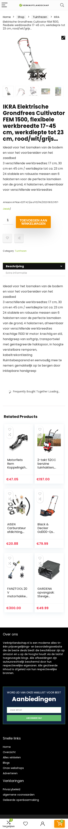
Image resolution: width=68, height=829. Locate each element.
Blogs (6, 763)
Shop (21, 17)
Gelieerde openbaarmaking (21, 800)
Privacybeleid (11, 789)
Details (6, 208)
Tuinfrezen (40, 17)
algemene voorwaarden (19, 795)
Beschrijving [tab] (15, 266)
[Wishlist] (25, 823)
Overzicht (9, 752)
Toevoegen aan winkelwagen (33, 222)
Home (7, 17)
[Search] (62, 5)
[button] (63, 38)
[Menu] (4, 5)
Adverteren (10, 773)
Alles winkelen (12, 757)
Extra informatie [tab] (16, 273)
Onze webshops (13, 768)
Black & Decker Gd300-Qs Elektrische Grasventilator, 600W (47, 533)
